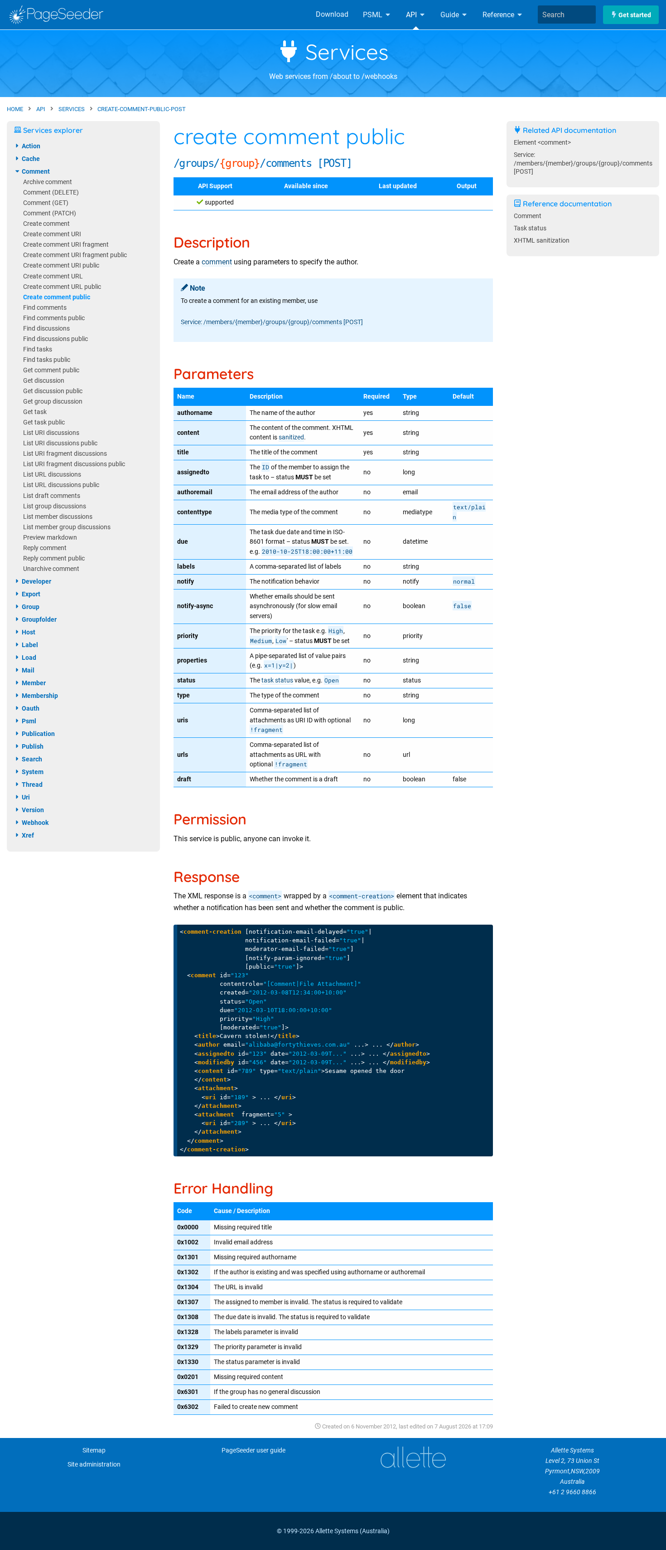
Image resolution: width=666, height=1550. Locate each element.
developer (35, 581)
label (29, 644)
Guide (450, 14)
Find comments (45, 308)
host (27, 632)
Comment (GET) (45, 203)
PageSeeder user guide (253, 1450)
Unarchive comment (51, 569)
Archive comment (47, 182)
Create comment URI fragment (66, 245)
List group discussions (54, 506)
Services (344, 51)
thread (31, 784)
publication (37, 733)
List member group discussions (67, 527)
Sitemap (94, 1450)
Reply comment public (54, 558)
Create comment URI (52, 234)
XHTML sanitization (541, 240)
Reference (499, 14)
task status (277, 680)
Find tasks (37, 349)
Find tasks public (46, 360)
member (33, 683)
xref (27, 835)
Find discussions (46, 328)
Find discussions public (55, 339)
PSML (373, 14)
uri (25, 797)
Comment (527, 216)
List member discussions (57, 517)
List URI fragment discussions (65, 454)
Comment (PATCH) (49, 213)
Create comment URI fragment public (75, 255)
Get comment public (51, 370)
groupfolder (38, 619)
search (31, 759)
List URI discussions (51, 433)
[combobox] (567, 14)
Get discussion (43, 381)
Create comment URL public (62, 287)
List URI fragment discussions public (74, 464)
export (30, 594)
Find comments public (54, 318)
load (28, 657)
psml (28, 721)
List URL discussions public (61, 485)
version (32, 810)
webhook (34, 822)
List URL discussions (52, 474)
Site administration (94, 1464)
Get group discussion (52, 401)
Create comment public (56, 297)
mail (27, 670)
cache (30, 158)
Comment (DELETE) (51, 192)
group (29, 606)
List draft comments (51, 496)
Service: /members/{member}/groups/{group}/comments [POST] (272, 322)
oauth (29, 708)
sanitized (291, 437)
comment (217, 262)
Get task (35, 412)
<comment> (265, 896)
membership (39, 695)
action (30, 146)
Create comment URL (53, 276)
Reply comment (45, 548)
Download (332, 14)
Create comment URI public (61, 265)
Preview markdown (50, 537)
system (31, 771)
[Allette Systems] (412, 1457)
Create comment (46, 224)
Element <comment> (542, 142)
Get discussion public (52, 391)
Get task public (44, 422)
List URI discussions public (60, 443)
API (412, 14)
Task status (530, 228)
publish (31, 746)
